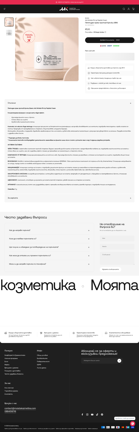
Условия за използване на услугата (46, 428)
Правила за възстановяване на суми (13, 428)
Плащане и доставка (12, 371)
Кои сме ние (9, 388)
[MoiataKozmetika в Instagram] (87, 414)
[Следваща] (73, 52)
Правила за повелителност (30, 428)
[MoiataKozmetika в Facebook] (82, 414)
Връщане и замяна (11, 368)
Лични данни (41, 368)
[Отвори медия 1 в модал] (47, 49)
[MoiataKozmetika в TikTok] (97, 414)
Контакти (9, 394)
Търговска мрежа (11, 391)
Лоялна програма (11, 358)
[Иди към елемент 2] (9, 32)
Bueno (87, 18)
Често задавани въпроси (14, 374)
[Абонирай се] (119, 361)
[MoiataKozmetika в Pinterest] (102, 414)
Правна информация (93, 428)
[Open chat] (132, 423)
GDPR (39, 365)
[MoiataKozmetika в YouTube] (92, 414)
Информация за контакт (81, 428)
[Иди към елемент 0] (9, 22)
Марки (7, 365)
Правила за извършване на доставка (65, 428)
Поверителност (43, 361)
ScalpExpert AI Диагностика (15, 355)
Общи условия (42, 355)
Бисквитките (42, 358)
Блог (6, 361)
